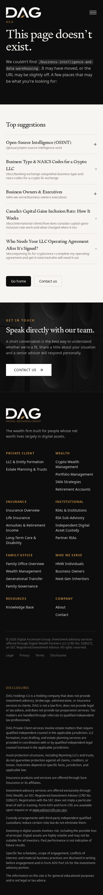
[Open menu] (93, 12)
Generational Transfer (24, 578)
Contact (62, 614)
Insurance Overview (23, 510)
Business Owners (70, 571)
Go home (18, 281)
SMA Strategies (68, 481)
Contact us (48, 281)
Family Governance (22, 586)
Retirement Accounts (73, 489)
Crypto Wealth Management (67, 464)
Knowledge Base (20, 607)
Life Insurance (18, 517)
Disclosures (58, 655)
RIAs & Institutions (71, 510)
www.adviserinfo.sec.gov (49, 810)
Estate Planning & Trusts (26, 469)
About (61, 607)
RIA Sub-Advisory (70, 517)
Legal (10, 655)
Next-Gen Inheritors (72, 578)
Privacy (25, 655)
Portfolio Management (74, 474)
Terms (40, 655)
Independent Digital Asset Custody (73, 528)
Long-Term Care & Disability (21, 540)
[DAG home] (23, 12)
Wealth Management (23, 571)
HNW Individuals (70, 563)
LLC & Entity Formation (25, 461)
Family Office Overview (25, 563)
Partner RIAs (66, 537)
